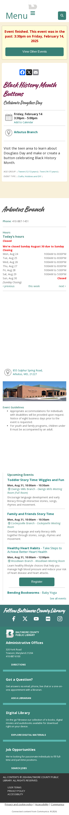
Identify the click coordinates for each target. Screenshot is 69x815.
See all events (58, 598)
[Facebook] (14, 619)
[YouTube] (36, 619)
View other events (34, 51)
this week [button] (34, 286)
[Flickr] (48, 619)
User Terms (15, 787)
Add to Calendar (23, 122)
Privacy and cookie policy (19, 804)
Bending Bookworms (32, 592)
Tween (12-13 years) (28, 171)
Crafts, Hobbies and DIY (29, 176)
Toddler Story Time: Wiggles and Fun (35, 480)
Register (36, 581)
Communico (57, 804)
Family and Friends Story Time (30, 514)
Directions (18, 664)
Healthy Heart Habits (34, 550)
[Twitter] (25, 619)
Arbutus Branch (26, 132)
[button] (33, 13)
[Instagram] (60, 619)
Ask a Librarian (21, 698)
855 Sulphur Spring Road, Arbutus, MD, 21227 (28, 372)
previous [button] (9, 286)
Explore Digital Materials (28, 734)
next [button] (62, 286)
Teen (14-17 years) (49, 171)
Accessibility (15, 794)
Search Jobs (19, 768)
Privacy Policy (16, 791)
